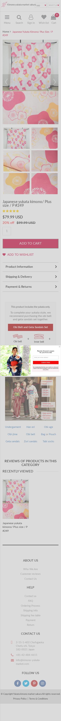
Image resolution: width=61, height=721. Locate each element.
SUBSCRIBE (45, 362)
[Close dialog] (59, 346)
